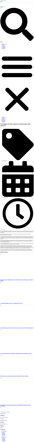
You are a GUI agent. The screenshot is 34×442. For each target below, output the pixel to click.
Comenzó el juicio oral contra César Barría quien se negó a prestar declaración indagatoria (16, 327)
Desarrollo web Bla (2, 413)
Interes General (4, 44)
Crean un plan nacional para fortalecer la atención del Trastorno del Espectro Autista (15, 353)
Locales (3, 45)
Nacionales (3, 46)
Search (1, 7)
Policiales (3, 120)
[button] (17, 83)
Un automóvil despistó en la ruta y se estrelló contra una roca (11, 303)
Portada (3, 43)
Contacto (1, 427)
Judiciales (3, 48)
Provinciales (4, 47)
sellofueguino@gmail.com (3, 420)
